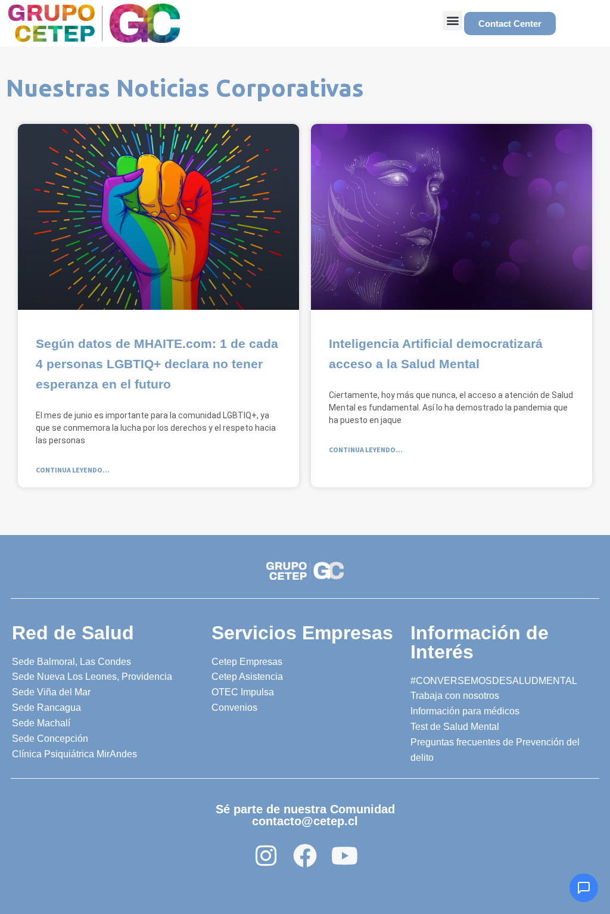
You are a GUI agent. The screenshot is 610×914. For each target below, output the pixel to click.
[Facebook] (305, 855)
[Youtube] (344, 855)
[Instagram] (265, 855)
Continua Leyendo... (73, 469)
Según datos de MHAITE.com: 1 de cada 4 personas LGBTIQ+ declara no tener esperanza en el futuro (157, 364)
